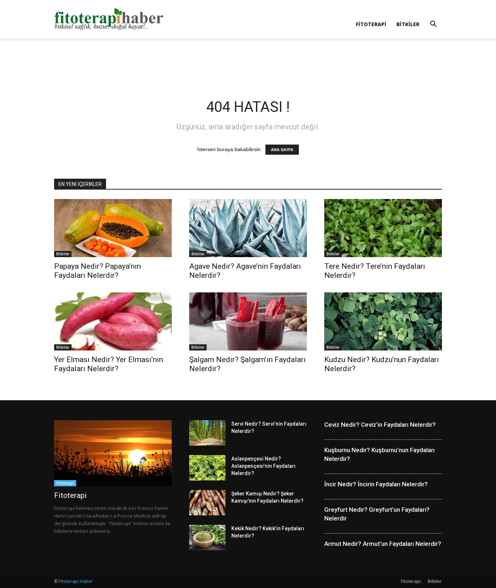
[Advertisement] (248, 63)
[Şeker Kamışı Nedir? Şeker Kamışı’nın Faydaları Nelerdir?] (207, 502)
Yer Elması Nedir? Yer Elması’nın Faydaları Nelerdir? (108, 364)
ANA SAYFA (282, 149)
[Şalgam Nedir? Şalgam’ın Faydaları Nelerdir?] (248, 321)
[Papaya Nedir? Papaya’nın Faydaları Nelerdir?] (113, 228)
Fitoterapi (371, 24)
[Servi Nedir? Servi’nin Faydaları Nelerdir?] (207, 433)
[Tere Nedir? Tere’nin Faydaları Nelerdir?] (383, 228)
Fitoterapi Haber (76, 581)
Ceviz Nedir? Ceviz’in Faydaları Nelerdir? (380, 424)
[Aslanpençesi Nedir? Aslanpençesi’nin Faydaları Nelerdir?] (207, 467)
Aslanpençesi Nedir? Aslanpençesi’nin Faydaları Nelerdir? (263, 466)
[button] (433, 24)
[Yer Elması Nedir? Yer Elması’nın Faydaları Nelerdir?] (113, 321)
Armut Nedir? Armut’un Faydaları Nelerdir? (382, 543)
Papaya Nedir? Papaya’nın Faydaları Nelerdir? (97, 271)
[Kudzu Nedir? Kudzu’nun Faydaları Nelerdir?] (383, 321)
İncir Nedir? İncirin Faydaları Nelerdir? (376, 484)
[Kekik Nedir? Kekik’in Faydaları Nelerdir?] (207, 537)
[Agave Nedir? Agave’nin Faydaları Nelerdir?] (248, 228)
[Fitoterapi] (113, 453)
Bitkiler (408, 24)
